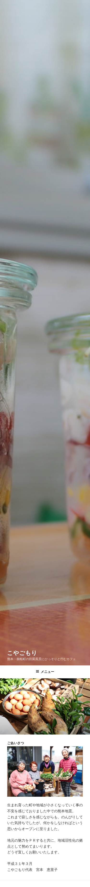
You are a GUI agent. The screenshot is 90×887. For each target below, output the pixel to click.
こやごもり (22, 653)
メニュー (47, 672)
